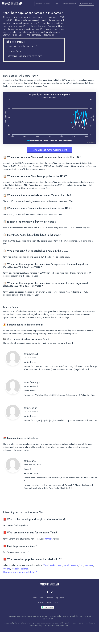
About (49, 602)
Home (35, 597)
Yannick (48, 538)
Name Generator (69, 3)
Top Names (59, 597)
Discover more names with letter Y (20, 572)
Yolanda (24, 568)
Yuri (81, 565)
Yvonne (6, 568)
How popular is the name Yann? (22, 46)
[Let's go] (57, 3)
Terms (56, 602)
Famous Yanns (14, 51)
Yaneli (66, 565)
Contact (41, 602)
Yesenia (74, 565)
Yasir (60, 565)
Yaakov (53, 565)
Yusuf (45, 565)
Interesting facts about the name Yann (25, 56)
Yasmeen (89, 565)
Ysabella (15, 568)
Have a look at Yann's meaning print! (49, 150)
